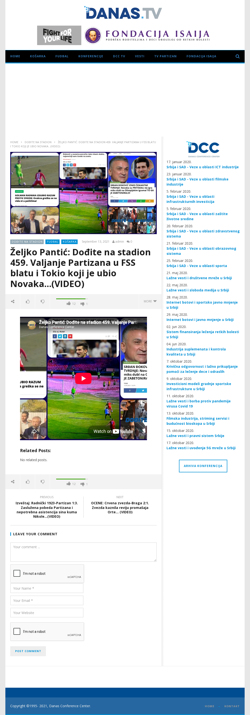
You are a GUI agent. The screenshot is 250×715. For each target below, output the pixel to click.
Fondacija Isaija (201, 56)
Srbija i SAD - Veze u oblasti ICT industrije (203, 167)
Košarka (38, 56)
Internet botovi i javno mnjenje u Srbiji (200, 319)
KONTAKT (232, 706)
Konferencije (90, 56)
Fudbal (62, 56)
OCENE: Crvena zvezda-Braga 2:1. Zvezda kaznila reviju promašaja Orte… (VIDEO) (120, 505)
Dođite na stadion (38, 142)
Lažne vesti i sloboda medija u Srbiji (198, 290)
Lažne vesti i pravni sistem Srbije (195, 435)
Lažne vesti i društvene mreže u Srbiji (199, 278)
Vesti (140, 56)
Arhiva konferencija (203, 466)
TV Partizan (165, 56)
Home (15, 56)
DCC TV (119, 56)
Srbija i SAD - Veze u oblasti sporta (197, 265)
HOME (209, 706)
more (148, 301)
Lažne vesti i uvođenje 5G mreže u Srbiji (201, 448)
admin (119, 242)
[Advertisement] (125, 100)
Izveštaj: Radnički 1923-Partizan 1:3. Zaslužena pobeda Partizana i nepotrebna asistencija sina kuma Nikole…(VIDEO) (47, 508)
